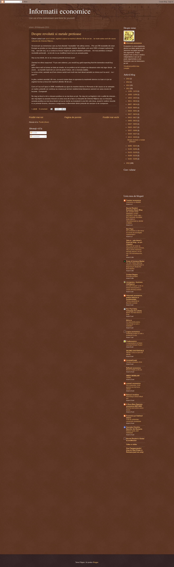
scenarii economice (133, 383)
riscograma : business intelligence (134, 283)
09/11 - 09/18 (132, 101)
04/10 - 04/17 (132, 117)
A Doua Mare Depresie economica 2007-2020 (134, 405)
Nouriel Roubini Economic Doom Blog (134, 209)
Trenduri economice (133, 200)
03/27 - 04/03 (132, 124)
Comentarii (36, 136)
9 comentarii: (43, 109)
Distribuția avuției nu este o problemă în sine (135, 334)
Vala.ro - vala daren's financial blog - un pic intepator (134, 242)
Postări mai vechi (111, 117)
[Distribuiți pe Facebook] (62, 109)
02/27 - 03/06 (132, 130)
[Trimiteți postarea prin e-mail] (51, 109)
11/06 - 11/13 (132, 91)
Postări (34, 133)
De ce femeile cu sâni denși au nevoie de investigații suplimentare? (135, 232)
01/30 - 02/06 (132, 149)
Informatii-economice (134, 43)
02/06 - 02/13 (132, 146)
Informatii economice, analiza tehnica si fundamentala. (134, 297)
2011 (128, 88)
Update (128, 377)
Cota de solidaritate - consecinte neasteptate (133, 420)
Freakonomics (131, 341)
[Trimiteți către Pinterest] (65, 109)
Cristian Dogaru (132, 274)
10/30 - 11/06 (132, 94)
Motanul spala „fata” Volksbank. (132, 432)
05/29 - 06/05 (132, 108)
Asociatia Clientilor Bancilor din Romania (134, 428)
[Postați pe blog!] (58, 109)
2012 (128, 85)
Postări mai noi (36, 117)
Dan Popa (129, 229)
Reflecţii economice (133, 368)
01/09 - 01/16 (132, 155)
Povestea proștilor (132, 276)
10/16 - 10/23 (132, 98)
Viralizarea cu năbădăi (133, 202)
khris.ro (129, 320)
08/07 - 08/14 (132, 104)
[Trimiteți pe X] (60, 109)
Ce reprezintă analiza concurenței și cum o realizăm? (133, 324)
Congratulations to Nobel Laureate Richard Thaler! (134, 344)
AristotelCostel (131, 360)
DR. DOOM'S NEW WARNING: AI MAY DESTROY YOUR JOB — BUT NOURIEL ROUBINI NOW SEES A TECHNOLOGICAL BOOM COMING (134, 217)
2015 (128, 79)
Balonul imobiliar (132, 395)
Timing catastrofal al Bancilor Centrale (132, 302)
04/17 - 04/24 (132, 114)
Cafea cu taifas (131, 444)
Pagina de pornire (73, 117)
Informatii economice (60, 11)
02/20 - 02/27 (132, 134)
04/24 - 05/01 (132, 111)
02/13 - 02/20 (132, 137)
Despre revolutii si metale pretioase (56, 33)
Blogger (95, 562)
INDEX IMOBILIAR (132, 376)
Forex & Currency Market (135, 261)
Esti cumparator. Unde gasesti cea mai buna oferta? (133, 387)
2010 (128, 163)
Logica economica (133, 332)
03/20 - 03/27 (132, 127)
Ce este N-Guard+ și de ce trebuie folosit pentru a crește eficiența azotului (134, 287)
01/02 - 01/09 (132, 159)
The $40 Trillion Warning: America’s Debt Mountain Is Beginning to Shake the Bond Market (135, 266)
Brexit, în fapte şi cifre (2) (134, 370)
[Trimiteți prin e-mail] (56, 109)
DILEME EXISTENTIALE (135, 351)
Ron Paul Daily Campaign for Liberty (134, 310)
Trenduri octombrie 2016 (134, 362)
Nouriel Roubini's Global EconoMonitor (135, 439)
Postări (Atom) (44, 122)
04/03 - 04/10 (132, 121)
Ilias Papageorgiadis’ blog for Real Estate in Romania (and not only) (134, 450)
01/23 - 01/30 (132, 152)
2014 (128, 82)
